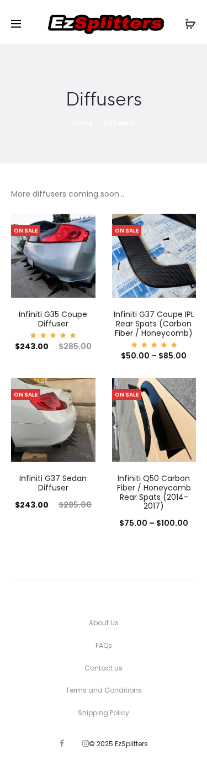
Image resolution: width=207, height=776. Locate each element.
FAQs (103, 645)
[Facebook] (62, 743)
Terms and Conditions (104, 690)
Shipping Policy (103, 712)
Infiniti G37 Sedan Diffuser (53, 483)
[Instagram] (85, 743)
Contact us (103, 668)
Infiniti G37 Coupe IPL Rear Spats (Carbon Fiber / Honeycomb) (154, 324)
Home (82, 123)
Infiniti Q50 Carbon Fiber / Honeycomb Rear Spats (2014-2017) (154, 492)
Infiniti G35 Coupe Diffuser (53, 319)
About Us (104, 622)
